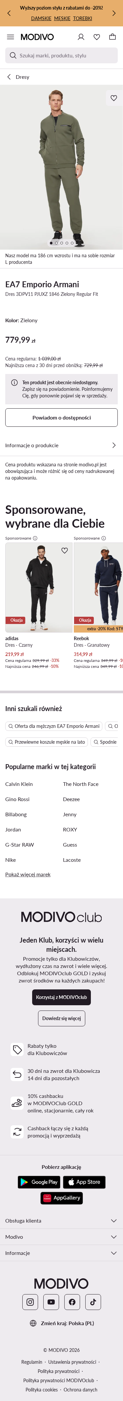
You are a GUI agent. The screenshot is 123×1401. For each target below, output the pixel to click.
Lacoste (72, 859)
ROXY (70, 829)
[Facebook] (72, 1302)
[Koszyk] (112, 37)
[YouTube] (51, 1302)
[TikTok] (93, 1302)
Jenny (69, 814)
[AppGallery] (61, 1198)
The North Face (80, 784)
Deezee (71, 799)
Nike (10, 859)
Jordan (13, 829)
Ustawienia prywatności (72, 1362)
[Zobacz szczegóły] (114, 445)
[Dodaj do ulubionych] (114, 98)
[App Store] (84, 1182)
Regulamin (31, 1362)
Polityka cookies (42, 1389)
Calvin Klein (19, 784)
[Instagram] (30, 1302)
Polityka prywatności (58, 1371)
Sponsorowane (18, 538)
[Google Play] (39, 1182)
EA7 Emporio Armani (42, 284)
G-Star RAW (19, 844)
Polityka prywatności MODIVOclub (58, 1380)
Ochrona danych (80, 1389)
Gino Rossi (17, 799)
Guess (70, 844)
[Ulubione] (97, 37)
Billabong (16, 814)
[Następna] (114, 13)
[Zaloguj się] (81, 37)
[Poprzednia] (9, 13)
